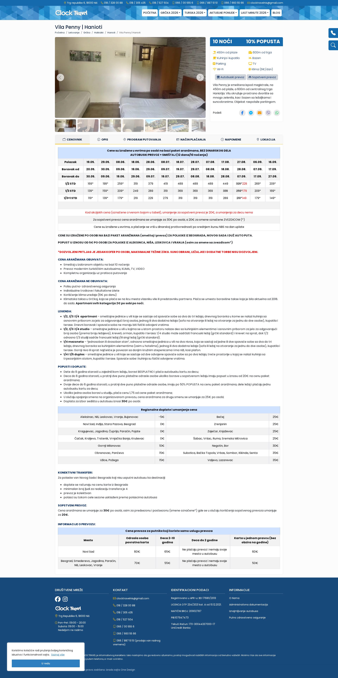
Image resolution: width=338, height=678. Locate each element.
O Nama (234, 598)
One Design (128, 670)
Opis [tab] (104, 140)
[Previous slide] (60, 77)
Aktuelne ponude (222, 13)
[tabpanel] (169, 359)
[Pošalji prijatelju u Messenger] (251, 113)
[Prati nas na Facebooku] (58, 599)
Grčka (86, 32)
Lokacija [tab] (267, 140)
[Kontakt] (333, 33)
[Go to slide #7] (200, 125)
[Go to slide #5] (155, 125)
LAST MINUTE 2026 (253, 13)
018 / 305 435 (137, 3)
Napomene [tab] (232, 140)
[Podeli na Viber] (268, 113)
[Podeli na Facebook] (242, 113)
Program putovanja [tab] (144, 140)
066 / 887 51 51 (209, 3)
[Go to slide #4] (133, 125)
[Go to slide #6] (178, 125)
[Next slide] (200, 77)
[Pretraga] (333, 45)
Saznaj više (58, 654)
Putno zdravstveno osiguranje (247, 617)
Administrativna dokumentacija (248, 604)
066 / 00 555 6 (184, 3)
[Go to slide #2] (88, 125)
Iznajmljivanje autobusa (243, 611)
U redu (46, 663)
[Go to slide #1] (65, 125)
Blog (276, 13)
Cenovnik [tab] (74, 140)
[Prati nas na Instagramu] (65, 599)
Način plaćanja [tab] (193, 140)
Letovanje (74, 32)
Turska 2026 (193, 13)
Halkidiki (99, 32)
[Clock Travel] (71, 13)
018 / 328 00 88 (113, 3)
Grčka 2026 (169, 13)
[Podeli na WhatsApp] (277, 113)
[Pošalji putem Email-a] (259, 113)
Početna (149, 13)
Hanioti (111, 32)
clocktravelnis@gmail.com (267, 3)
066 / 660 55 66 (234, 3)
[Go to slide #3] (110, 125)
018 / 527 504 (160, 3)
